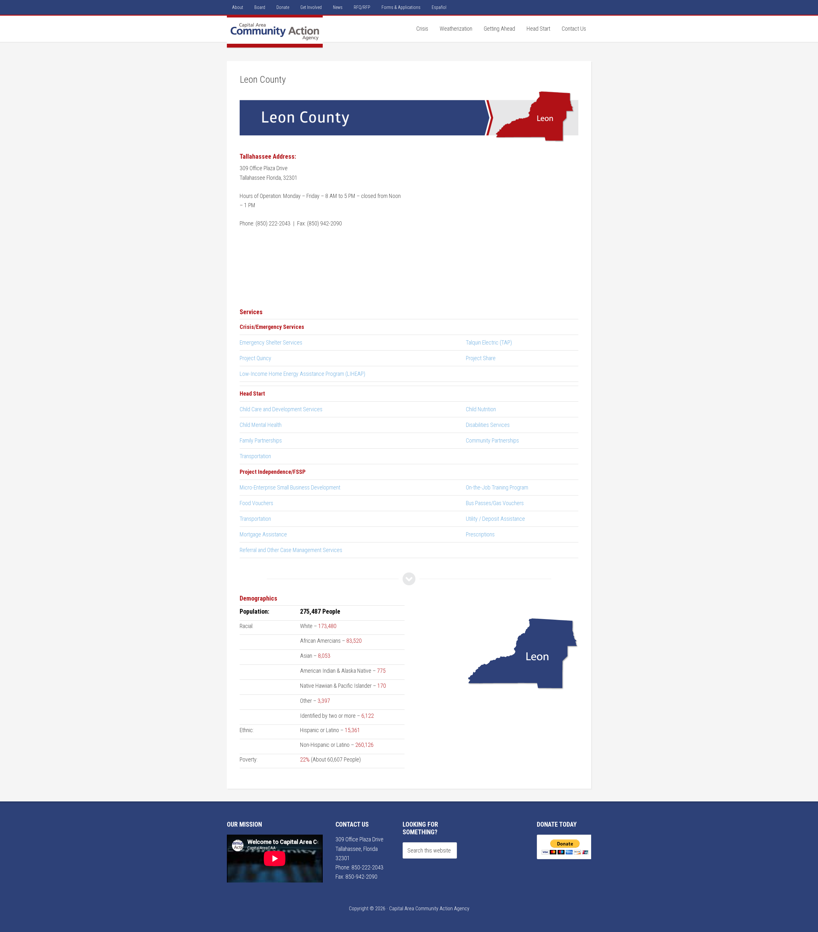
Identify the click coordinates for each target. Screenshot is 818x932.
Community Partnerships (492, 440)
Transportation (255, 456)
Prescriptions (480, 534)
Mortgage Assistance (263, 534)
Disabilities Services (488, 424)
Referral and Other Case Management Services (291, 550)
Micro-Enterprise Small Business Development (290, 487)
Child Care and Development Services (281, 409)
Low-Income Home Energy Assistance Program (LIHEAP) (302, 373)
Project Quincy (255, 358)
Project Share (481, 358)
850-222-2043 (367, 867)
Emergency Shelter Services (271, 342)
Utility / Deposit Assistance (495, 518)
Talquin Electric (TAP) (489, 342)
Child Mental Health (261, 424)
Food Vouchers (256, 503)
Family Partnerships (261, 440)
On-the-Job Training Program (497, 487)
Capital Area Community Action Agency (275, 32)
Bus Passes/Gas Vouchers (495, 503)
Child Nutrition (481, 409)
